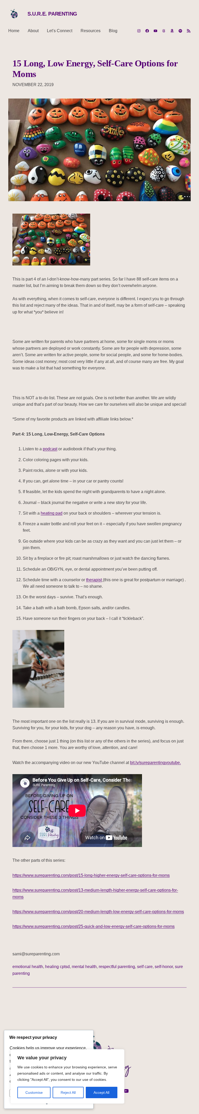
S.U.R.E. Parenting (52, 14)
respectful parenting (117, 966)
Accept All (101, 1092)
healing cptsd (57, 966)
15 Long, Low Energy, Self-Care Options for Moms (94, 68)
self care (145, 966)
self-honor (164, 966)
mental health (84, 966)
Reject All (68, 1092)
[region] (67, 1076)
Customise (34, 1092)
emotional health (27, 966)
